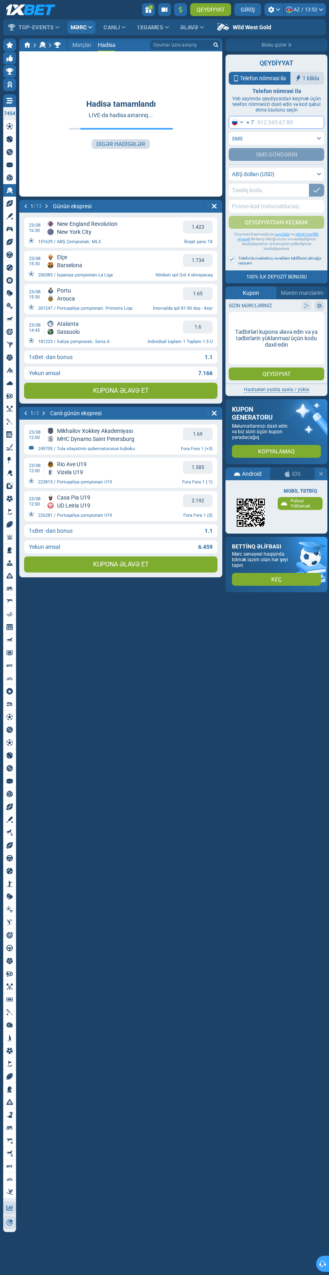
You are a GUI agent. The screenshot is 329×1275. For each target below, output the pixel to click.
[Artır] (180, 9)
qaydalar (282, 234)
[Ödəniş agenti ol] (164, 9)
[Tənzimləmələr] (273, 9)
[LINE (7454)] (27, 45)
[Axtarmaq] (216, 45)
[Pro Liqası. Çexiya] (57, 45)
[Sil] (214, 206)
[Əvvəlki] (25, 206)
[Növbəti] (46, 206)
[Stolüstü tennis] (42, 45)
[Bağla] (321, 473)
